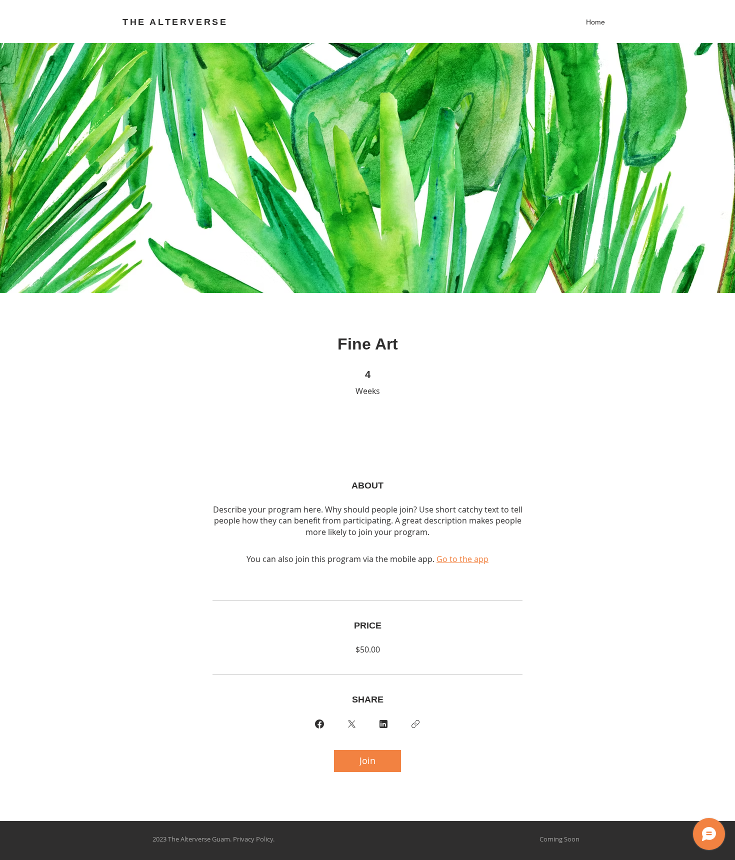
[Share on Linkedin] (384, 724)
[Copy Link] (416, 724)
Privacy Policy (253, 839)
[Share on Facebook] (320, 724)
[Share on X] (352, 724)
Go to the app (462, 559)
